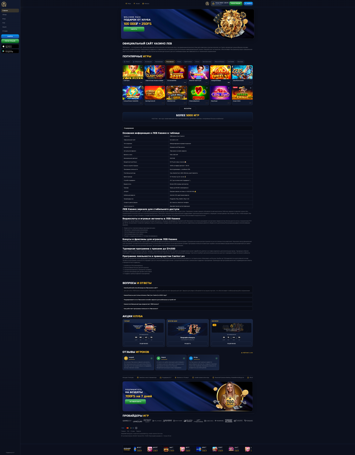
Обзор (4, 14)
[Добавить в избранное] (141, 67)
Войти (10, 36)
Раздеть (188, 343)
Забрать (134, 29)
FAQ (3, 23)
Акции (4, 27)
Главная (5, 10)
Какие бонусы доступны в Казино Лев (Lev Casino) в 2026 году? (145, 295)
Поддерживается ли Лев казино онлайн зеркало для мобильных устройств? (150, 299)
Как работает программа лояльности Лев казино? (141, 308)
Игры (4, 19)
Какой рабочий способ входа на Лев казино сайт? (141, 288)
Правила (138, 431)
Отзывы (4, 31)
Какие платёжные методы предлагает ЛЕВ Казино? (141, 304)
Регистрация (10, 41)
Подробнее (144, 343)
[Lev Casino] (10, 4)
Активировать (135, 401)
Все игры (187, 108)
